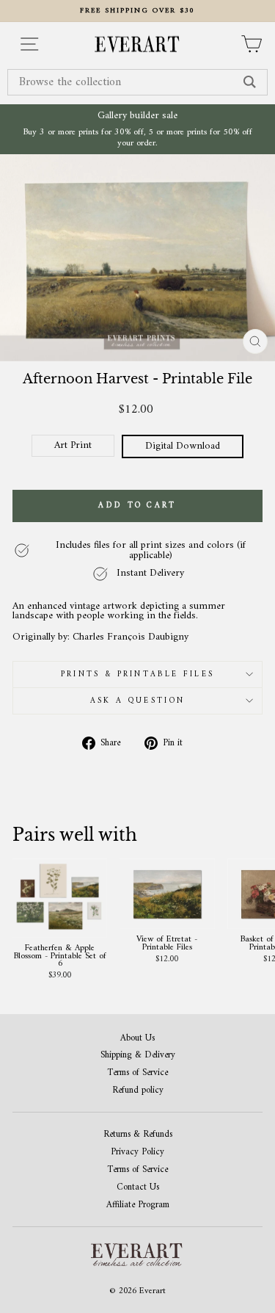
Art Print (73, 445)
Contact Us (138, 1188)
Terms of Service (138, 1073)
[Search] (249, 82)
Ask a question (137, 701)
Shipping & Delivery (137, 1055)
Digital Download (182, 446)
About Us (137, 1038)
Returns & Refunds (137, 1135)
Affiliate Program (137, 1205)
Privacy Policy (137, 1152)
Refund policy (138, 1091)
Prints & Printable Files (138, 674)
